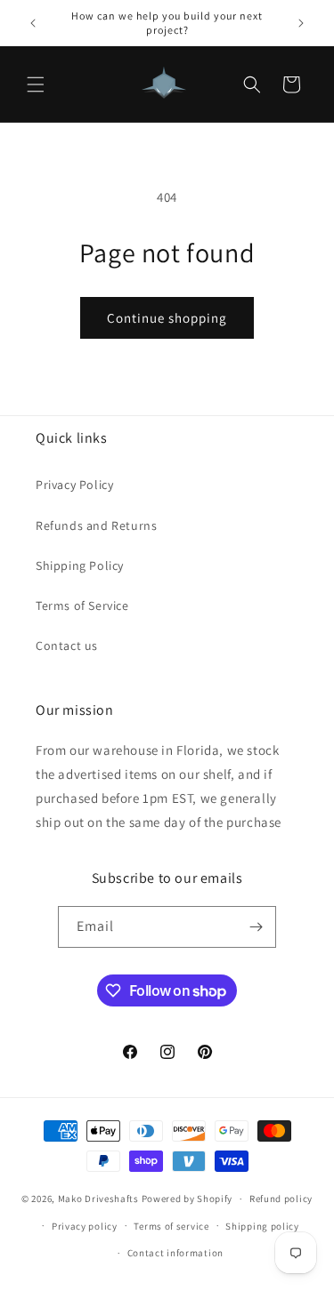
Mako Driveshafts (98, 1198)
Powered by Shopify (187, 1198)
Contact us (67, 645)
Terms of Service (82, 605)
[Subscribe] (255, 927)
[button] (35, 84)
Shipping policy (262, 1226)
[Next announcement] (301, 23)
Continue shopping (167, 317)
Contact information (175, 1253)
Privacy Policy (74, 485)
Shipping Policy (80, 565)
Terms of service (171, 1226)
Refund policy (281, 1198)
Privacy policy (85, 1226)
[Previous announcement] (33, 23)
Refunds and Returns (96, 525)
